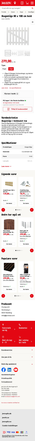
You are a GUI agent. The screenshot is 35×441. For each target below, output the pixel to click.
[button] (15, 209)
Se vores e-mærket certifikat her (10, 402)
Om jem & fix (6, 357)
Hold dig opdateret (8, 364)
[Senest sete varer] (33, 22)
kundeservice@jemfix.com (12, 396)
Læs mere (4, 88)
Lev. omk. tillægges (25, 195)
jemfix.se (5, 417)
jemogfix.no (6, 422)
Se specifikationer (15, 88)
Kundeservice (6, 350)
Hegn (4, 69)
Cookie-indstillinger (10, 426)
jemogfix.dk (6, 413)
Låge (11, 69)
